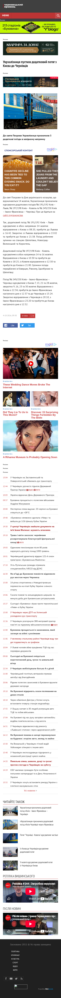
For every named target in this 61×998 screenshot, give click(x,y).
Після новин (12, 908)
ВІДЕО (15, 966)
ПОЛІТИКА (15, 952)
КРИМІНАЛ (15, 955)
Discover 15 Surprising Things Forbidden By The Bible (44, 415)
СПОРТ (15, 963)
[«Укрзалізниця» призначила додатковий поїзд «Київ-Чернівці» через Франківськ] (10, 825)
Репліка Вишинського (19, 876)
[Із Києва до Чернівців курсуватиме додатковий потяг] (10, 852)
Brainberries (7, 381)
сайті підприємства (13, 215)
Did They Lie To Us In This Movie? (15, 413)
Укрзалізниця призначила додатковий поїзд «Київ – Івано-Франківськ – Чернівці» (35, 811)
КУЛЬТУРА (15, 959)
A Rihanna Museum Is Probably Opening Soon (30, 457)
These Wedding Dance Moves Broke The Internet (26, 386)
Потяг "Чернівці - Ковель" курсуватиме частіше (39, 834)
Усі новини (29, 790)
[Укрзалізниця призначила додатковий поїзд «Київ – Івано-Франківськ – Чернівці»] (10, 811)
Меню (5, 15)
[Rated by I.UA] (20, 988)
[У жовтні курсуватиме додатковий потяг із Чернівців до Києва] (10, 866)
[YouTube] (11, 978)
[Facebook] (6, 978)
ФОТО (15, 970)
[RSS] (21, 978)
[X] (16, 978)
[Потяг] (10, 838)
